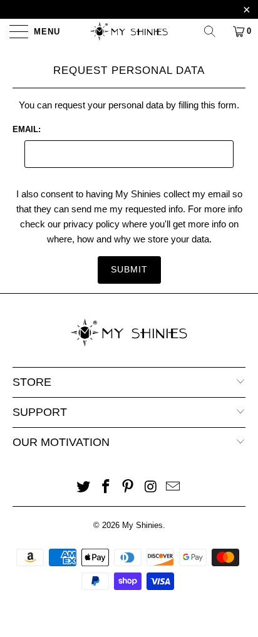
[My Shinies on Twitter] (84, 487)
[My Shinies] (129, 31)
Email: (27, 129)
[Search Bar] (214, 31)
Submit (129, 269)
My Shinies (142, 525)
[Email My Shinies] (173, 487)
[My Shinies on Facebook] (105, 487)
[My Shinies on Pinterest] (128, 487)
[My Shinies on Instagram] (151, 487)
